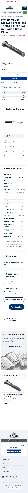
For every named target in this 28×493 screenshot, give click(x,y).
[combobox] (14, 12)
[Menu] (3, 9)
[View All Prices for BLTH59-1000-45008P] (11, 403)
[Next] (25, 375)
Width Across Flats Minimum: (9, 225)
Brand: (5, 180)
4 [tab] (17, 408)
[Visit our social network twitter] (10, 477)
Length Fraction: (8, 233)
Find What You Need (14, 346)
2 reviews (6, 283)
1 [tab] (7, 408)
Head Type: (7, 215)
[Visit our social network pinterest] (13, 477)
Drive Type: (7, 189)
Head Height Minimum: (10, 212)
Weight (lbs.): (7, 174)
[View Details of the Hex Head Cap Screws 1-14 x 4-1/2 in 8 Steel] (13, 385)
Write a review (13, 283)
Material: (6, 195)
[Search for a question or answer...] (14, 299)
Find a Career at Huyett (14, 451)
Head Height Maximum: (10, 209)
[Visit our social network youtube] (7, 477)
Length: (6, 186)
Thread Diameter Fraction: (11, 204)
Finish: (5, 198)
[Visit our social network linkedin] (17, 477)
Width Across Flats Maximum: (9, 229)
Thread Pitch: (7, 192)
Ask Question (16, 307)
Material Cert (17, 87)
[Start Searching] (25, 12)
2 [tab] (10, 408)
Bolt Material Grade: (9, 221)
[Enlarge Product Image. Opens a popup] (18, 394)
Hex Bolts (9, 16)
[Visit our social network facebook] (3, 477)
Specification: (7, 236)
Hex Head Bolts (19, 16)
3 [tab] (14, 408)
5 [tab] (21, 408)
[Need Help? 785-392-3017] (25, 2)
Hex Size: (6, 207)
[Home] (9, 8)
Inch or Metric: (8, 183)
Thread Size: (7, 201)
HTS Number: (7, 177)
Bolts (2, 16)
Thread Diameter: (9, 218)
